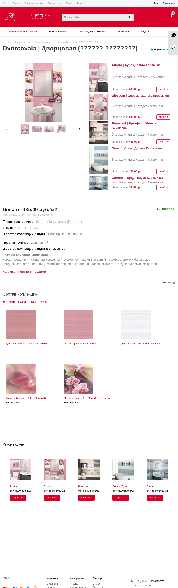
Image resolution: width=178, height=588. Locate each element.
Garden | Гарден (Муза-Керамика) (137, 178)
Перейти (163, 89)
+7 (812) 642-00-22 (44, 15)
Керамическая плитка (23, 31)
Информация (77, 578)
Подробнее (18, 498)
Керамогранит (58, 31)
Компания (52, 578)
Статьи (96, 584)
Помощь (97, 578)
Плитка (43, 301)
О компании (52, 584)
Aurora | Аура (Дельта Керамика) (137, 65)
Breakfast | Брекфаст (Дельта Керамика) (134, 125)
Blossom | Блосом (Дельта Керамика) (140, 95)
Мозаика (123, 31)
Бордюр (22, 301)
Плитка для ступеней (92, 31)
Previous (7, 129)
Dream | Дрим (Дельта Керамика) (137, 148)
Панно (33, 301)
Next (79, 129)
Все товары (9, 301)
